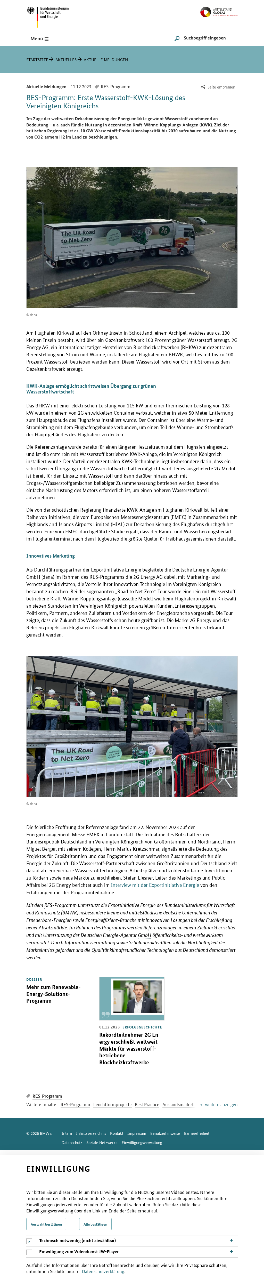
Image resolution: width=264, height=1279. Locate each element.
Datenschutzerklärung (103, 1271)
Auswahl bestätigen (46, 1224)
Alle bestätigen (95, 1224)
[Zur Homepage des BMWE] (53, 15)
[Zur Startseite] (219, 10)
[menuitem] (217, 87)
